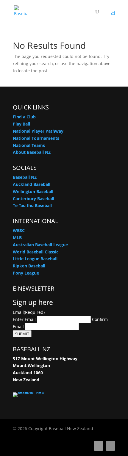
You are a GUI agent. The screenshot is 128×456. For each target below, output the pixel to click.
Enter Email (24, 319)
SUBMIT (22, 333)
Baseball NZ (25, 177)
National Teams (29, 145)
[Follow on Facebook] (98, 446)
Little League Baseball (35, 258)
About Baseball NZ (32, 152)
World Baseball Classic (35, 252)
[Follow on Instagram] (110, 446)
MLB (17, 237)
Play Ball (21, 124)
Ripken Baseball (29, 266)
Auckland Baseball (31, 184)
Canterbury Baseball (33, 198)
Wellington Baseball (33, 191)
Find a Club (24, 117)
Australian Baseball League (40, 244)
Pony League (26, 273)
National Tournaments (36, 138)
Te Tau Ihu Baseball (32, 205)
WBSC (19, 230)
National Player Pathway (38, 131)
